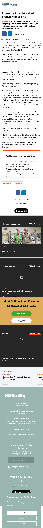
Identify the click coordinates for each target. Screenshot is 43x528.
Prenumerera (21, 313)
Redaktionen (12, 434)
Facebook (19, 481)
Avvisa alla (21, 524)
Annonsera (31, 434)
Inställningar (22, 518)
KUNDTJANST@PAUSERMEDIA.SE (25, 421)
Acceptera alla (21, 513)
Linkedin (24, 481)
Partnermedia (22, 434)
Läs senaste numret (21, 492)
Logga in (21, 320)
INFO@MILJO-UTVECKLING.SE (26, 424)
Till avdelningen (35, 224)
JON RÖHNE (21, 413)
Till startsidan (21, 211)
